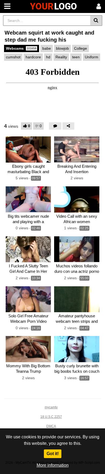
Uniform (91, 57)
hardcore (33, 57)
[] (96, 20)
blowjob (62, 48)
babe (46, 48)
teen (76, 57)
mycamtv (51, 407)
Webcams (21, 48)
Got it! (53, 453)
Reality (61, 57)
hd (48, 57)
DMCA (51, 426)
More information (53, 465)
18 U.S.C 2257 (51, 417)
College (80, 48)
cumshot (13, 57)
